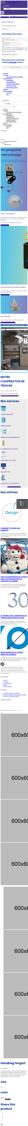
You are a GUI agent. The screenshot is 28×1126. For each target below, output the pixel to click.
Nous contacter (8, 91)
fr (3, 7)
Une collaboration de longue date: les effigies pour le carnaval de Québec (14, 579)
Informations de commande (14, 77)
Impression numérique (12, 84)
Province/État (5, 43)
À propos (9, 93)
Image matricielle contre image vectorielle (12, 653)
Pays (3, 46)
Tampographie (10, 82)
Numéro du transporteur (9, 51)
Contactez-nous (5, 225)
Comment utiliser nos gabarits (11, 693)
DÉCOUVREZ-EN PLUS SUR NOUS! (10, 396)
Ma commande (5, 17)
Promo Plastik (18, 710)
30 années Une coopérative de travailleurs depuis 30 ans (14, 617)
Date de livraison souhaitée (9, 49)
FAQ (7, 94)
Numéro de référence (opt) (9, 25)
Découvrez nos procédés (14, 487)
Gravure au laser (11, 86)
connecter (12, 62)
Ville (3, 41)
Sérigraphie (9, 80)
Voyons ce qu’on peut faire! (8, 322)
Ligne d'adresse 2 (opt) (8, 39)
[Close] (1, 1123)
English (8, 9)
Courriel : (3, 1)
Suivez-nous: (4, 130)
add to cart (8, 1099)
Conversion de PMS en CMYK (11, 696)
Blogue (5, 89)
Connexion (6, 5)
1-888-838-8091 (13, 3)
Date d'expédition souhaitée (9, 48)
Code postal (5, 44)
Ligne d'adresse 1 (6, 38)
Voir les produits (5, 294)
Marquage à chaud (12, 87)
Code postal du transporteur (9, 54)
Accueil (5, 73)
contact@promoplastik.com (14, 1)
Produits (5, 75)
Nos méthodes (7, 79)
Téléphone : (4, 3)
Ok (1, 1124)
